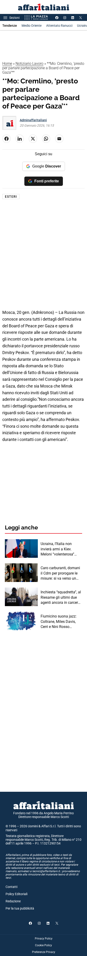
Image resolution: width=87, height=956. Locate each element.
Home (7, 63)
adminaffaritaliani (33, 120)
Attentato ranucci (59, 25)
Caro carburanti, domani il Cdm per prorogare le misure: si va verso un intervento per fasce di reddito (60, 573)
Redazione (13, 901)
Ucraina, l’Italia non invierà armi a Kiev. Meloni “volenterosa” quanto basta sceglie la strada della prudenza (60, 549)
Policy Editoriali (16, 894)
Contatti (11, 887)
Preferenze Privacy (43, 952)
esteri (11, 196)
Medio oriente (32, 25)
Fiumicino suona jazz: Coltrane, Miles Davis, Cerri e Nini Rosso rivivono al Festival (59, 621)
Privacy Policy (43, 938)
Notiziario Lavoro (29, 63)
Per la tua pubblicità (20, 908)
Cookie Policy (43, 945)
